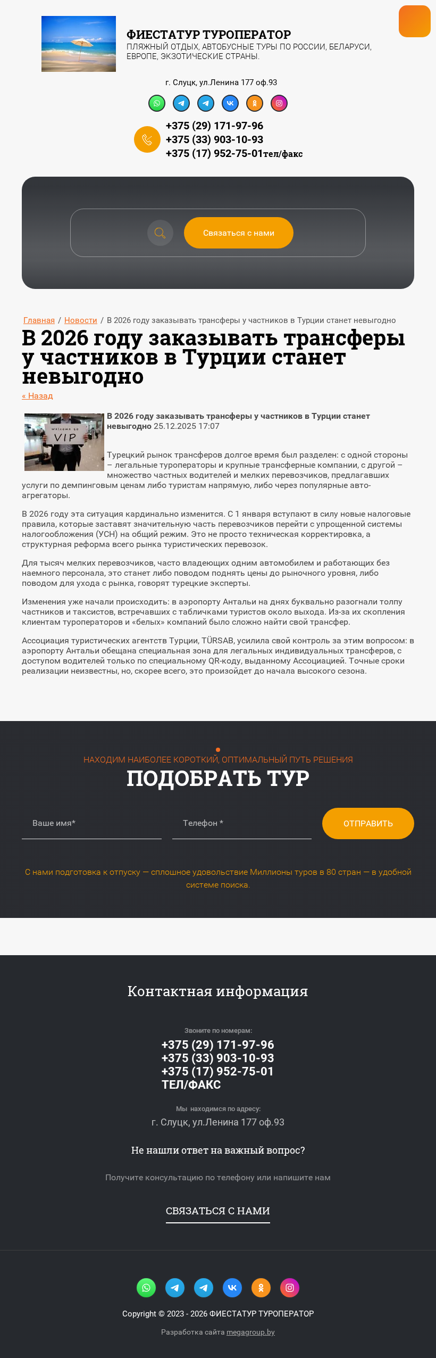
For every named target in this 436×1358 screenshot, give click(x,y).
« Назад (37, 396)
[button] (239, 233)
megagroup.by (251, 1332)
